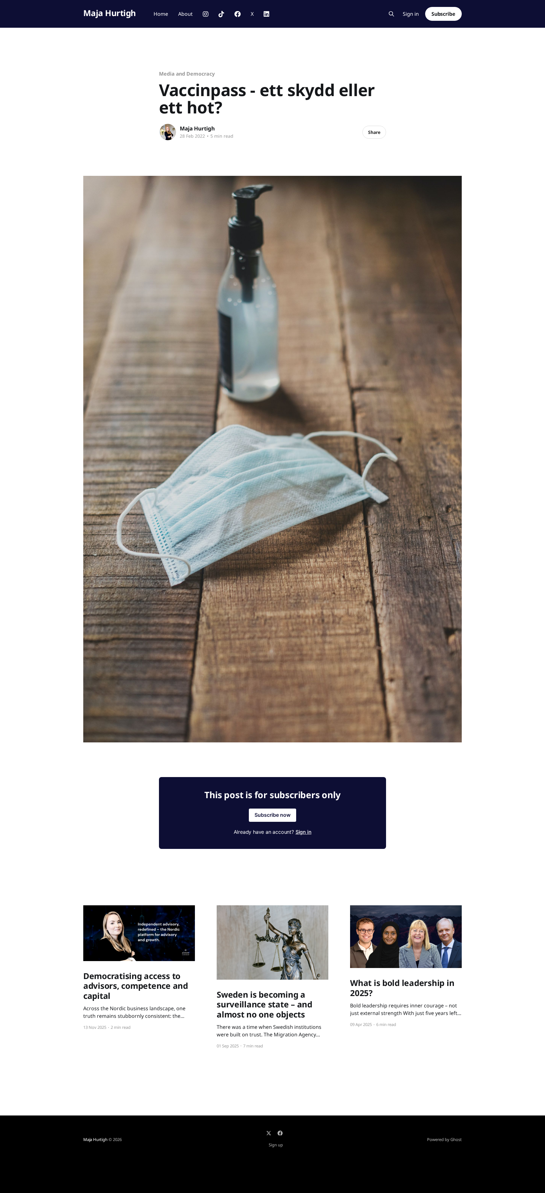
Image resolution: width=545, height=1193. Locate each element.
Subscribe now (272, 815)
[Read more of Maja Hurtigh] (168, 132)
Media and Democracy (186, 73)
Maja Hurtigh (109, 13)
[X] (268, 1133)
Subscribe (443, 13)
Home (161, 13)
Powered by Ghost (444, 1139)
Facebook (237, 14)
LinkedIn (266, 14)
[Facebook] (280, 1133)
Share (374, 132)
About (185, 13)
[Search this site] (391, 14)
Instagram (205, 14)
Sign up (276, 1145)
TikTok (221, 14)
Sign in (411, 14)
